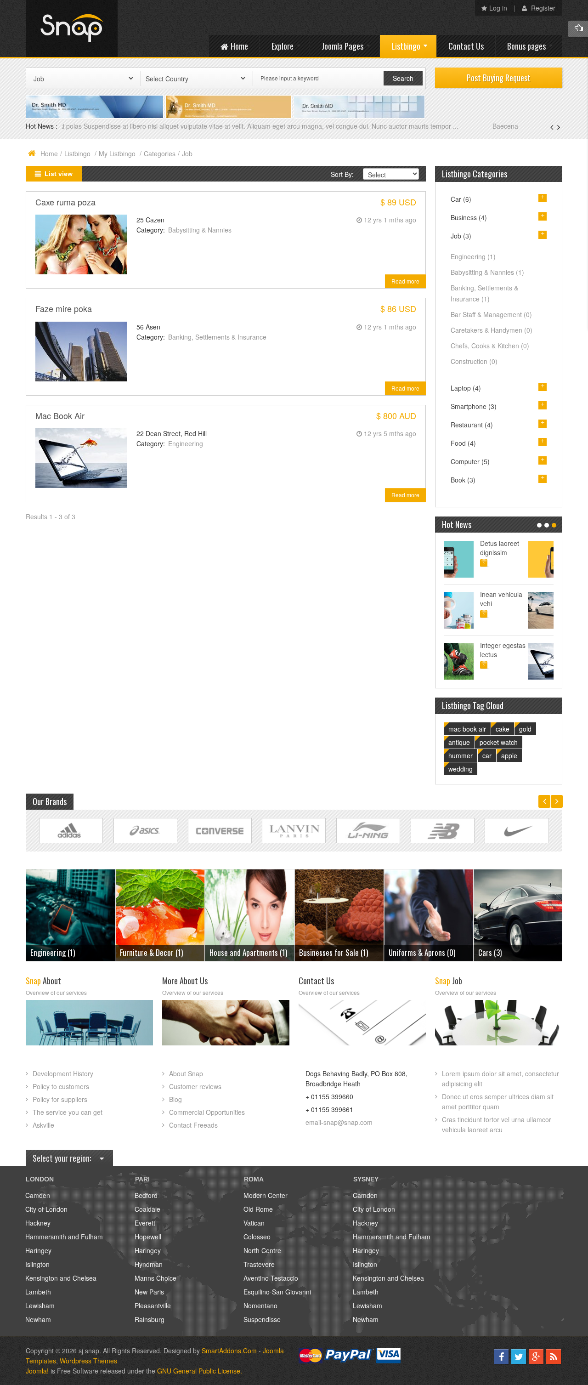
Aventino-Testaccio (270, 1278)
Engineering (185, 443)
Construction (474, 361)
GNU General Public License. (199, 1370)
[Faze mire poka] (81, 350)
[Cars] (428, 914)
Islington (37, 1264)
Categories (159, 153)
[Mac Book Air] (81, 457)
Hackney (38, 1222)
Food (463, 443)
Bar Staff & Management (491, 314)
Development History (63, 1073)
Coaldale (147, 1209)
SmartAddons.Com (229, 1350)
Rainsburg (149, 1319)
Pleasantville (153, 1305)
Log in (498, 7)
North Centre (262, 1250)
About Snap (186, 1073)
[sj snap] (72, 28)
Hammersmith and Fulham (64, 1236)
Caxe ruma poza (65, 202)
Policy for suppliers (60, 1099)
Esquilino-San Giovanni (277, 1291)
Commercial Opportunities (207, 1112)
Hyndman (149, 1264)
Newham (38, 1319)
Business (469, 217)
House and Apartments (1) (159, 952)
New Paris (149, 1291)
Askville (43, 1125)
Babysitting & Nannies (200, 229)
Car (461, 199)
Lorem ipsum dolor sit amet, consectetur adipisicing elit (500, 1078)
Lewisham (40, 1305)
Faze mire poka (63, 308)
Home (49, 153)
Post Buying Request (499, 78)
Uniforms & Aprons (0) (332, 952)
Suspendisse (262, 1319)
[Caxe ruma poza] (81, 243)
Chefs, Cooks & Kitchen (490, 345)
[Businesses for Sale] (249, 914)
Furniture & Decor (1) (61, 952)
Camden (37, 1195)
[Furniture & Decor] (70, 914)
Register (542, 7)
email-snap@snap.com (339, 1122)
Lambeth (38, 1291)
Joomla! (37, 1370)
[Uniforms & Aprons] (339, 914)
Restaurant (472, 424)
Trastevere (259, 1264)
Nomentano (260, 1305)
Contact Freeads (193, 1125)
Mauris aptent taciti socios (525, 548)
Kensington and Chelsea (60, 1278)
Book (463, 479)
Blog (175, 1099)
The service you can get (67, 1112)
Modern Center (265, 1195)
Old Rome (258, 1209)
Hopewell (148, 1236)
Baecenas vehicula (90, 126)
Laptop (466, 387)
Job (461, 235)
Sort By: (342, 174)
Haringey (38, 1250)
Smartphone (474, 406)
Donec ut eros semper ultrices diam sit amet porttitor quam (498, 1101)
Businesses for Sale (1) (243, 952)
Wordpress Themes (88, 1360)
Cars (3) (400, 952)
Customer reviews (195, 1086)
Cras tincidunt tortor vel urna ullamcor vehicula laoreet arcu (496, 1124)
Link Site (71, 830)
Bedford (146, 1195)
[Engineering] (518, 914)
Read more (405, 281)
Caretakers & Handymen (491, 330)
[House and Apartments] (160, 914)
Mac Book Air (60, 415)
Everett (145, 1222)
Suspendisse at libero (527, 599)
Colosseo (257, 1236)
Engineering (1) (500, 952)
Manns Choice (155, 1278)
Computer (470, 461)
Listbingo (78, 153)
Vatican (254, 1222)
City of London (46, 1209)
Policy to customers (61, 1086)
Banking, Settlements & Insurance (217, 336)
